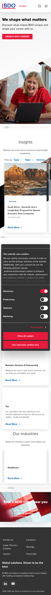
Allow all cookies (25, 336)
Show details (36, 327)
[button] (17, 36)
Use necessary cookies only (25, 345)
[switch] (44, 299)
